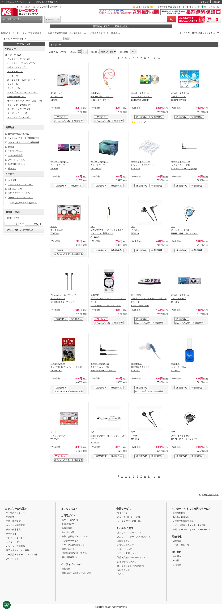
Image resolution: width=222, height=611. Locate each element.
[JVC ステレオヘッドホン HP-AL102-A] (189, 212)
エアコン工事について (127, 553)
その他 (120, 574)
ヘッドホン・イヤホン (21, 63)
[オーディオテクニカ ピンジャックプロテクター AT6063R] (149, 148)
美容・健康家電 (13, 529)
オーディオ (51, 19)
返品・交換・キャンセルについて (132, 557)
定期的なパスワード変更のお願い (111, 26)
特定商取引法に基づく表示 (74, 553)
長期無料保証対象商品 (18, 134)
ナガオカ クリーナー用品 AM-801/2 (178, 367)
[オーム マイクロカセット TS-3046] (69, 212)
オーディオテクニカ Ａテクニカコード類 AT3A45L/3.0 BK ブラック (184, 165)
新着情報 (66, 568)
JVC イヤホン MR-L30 (135, 230)
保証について (123, 570)
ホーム (6, 39)
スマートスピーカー (19, 117)
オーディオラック (18, 113)
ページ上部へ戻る (210, 494)
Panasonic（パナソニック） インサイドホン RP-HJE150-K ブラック (63, 298)
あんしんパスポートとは (128, 517)
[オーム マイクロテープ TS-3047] (69, 418)
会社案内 (216, 2)
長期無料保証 (179, 513)
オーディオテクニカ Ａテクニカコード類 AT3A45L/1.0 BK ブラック (103, 367)
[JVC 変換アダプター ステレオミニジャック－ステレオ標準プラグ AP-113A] (109, 212)
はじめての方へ (23, 7)
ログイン (181, 7)
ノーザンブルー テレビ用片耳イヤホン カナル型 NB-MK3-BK (66, 367)
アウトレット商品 (16, 160)
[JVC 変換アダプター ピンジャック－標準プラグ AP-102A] (109, 418)
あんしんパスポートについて (130, 532)
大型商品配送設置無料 (183, 521)
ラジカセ (14, 88)
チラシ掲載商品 (15, 155)
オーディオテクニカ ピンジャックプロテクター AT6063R (143, 165)
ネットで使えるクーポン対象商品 (23, 142)
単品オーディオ (17, 67)
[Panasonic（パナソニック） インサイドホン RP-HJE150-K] (69, 281)
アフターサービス (70, 540)
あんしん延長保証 (181, 517)
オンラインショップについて (130, 566)
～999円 (12, 218)
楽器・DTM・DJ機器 (19, 105)
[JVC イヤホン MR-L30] (149, 212)
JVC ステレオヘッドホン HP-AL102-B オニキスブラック (186, 435)
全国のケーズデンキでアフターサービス (191, 529)
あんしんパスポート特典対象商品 (23, 138)
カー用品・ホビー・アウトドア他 (21, 554)
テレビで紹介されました (34, 33)
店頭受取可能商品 (16, 164)
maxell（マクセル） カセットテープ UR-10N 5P (100, 165)
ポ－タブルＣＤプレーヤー (22, 92)
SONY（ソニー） (19, 193)
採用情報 (204, 2)
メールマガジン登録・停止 (129, 521)
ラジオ (13, 84)
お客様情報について (126, 561)
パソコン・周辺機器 (15, 546)
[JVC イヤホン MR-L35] (149, 418)
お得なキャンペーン (99, 33)
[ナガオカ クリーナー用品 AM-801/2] (189, 350)
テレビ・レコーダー (15, 538)
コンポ (13, 76)
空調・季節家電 (13, 521)
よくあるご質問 (40, 7)
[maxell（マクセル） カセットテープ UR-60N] (69, 148)
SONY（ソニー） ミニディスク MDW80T (58, 96)
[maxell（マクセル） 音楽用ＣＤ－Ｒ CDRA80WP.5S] (189, 79)
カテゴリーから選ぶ (12, 19)
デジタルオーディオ (20, 59)
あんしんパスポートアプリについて (134, 536)
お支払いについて (125, 545)
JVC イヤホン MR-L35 (135, 435)
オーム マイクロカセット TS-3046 (58, 230)
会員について (68, 524)
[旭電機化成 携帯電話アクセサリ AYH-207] (149, 350)
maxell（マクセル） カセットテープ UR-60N (59, 165)
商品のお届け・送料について (75, 536)
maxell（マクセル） (20, 197)
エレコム (15, 189)
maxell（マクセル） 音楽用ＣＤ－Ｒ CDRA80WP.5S (180, 96)
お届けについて (124, 549)
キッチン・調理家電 (15, 525)
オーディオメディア (20, 109)
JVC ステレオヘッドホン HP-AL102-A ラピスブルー (184, 230)
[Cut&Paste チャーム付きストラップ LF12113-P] (109, 79)
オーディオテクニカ (20, 184)
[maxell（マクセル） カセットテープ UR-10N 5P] (109, 148)
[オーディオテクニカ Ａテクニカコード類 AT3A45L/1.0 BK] (109, 350)
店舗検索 (177, 541)
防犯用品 (115, 33)
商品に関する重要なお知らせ (75, 573)
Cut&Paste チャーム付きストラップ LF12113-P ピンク (102, 96)
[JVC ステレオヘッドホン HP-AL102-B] (189, 418)
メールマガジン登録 (162, 7)
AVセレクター (16, 96)
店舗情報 (177, 536)
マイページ (194, 7)
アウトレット (12, 559)
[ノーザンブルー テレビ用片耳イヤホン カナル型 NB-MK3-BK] (69, 350)
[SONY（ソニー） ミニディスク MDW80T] (69, 79)
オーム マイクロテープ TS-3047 (57, 435)
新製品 (11, 147)
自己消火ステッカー (78, 33)
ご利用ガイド (55, 7)
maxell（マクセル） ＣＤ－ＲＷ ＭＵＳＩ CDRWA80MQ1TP (141, 96)
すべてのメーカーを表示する (23, 202)
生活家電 (10, 517)
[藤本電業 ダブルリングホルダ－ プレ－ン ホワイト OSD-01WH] (109, 281)
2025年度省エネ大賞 (57, 33)
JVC (13, 180)
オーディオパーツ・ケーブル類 (25, 101)
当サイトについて (70, 520)
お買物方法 (67, 528)
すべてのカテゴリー (15, 513)
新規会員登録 (142, 7)
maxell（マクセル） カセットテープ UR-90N (180, 298)
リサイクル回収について (73, 545)
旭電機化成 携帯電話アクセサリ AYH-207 (140, 367)
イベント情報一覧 (181, 545)
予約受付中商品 (15, 151)
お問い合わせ (68, 549)
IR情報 (176, 560)
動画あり (12, 168)
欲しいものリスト (212, 7)
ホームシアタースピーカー (22, 80)
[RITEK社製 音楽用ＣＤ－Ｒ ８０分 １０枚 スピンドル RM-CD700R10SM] (149, 281)
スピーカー (15, 71)
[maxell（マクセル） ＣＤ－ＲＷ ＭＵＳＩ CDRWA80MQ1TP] (149, 79)
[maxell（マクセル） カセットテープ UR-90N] (189, 281)
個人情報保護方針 (70, 557)
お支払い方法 (68, 532)
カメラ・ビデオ (13, 542)
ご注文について (124, 541)
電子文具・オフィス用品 (17, 550)
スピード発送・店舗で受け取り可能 (189, 525)
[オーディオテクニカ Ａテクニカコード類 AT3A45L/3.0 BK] (189, 148)
